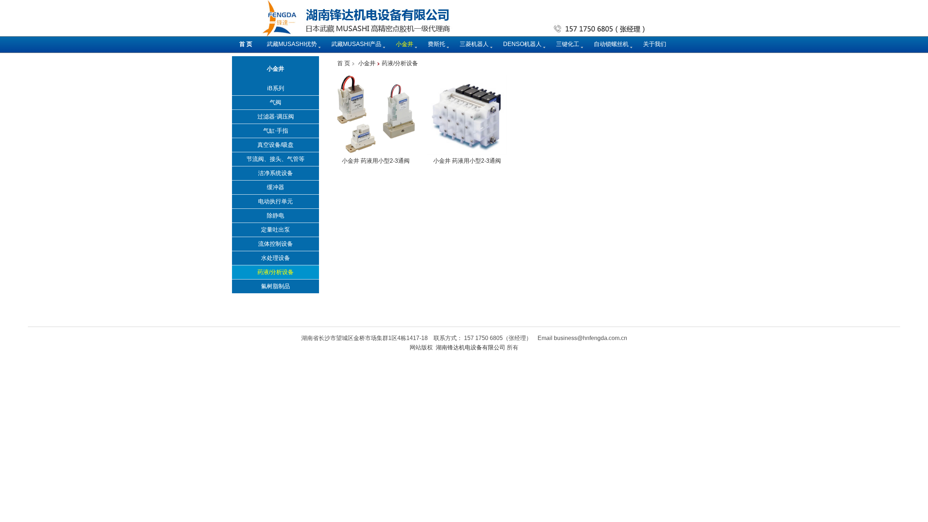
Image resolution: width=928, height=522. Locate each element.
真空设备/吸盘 (275, 145)
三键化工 (567, 44)
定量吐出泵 (275, 230)
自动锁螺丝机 (611, 44)
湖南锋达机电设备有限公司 (470, 347)
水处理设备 (275, 258)
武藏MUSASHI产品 (356, 44)
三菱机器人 (474, 44)
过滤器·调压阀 (275, 116)
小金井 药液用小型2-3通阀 (376, 161)
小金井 (367, 63)
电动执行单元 (275, 201)
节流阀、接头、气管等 (275, 159)
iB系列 (275, 88)
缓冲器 (275, 187)
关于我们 (654, 44)
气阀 (275, 102)
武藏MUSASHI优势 (292, 44)
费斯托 (436, 44)
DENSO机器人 (522, 44)
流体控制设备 (275, 244)
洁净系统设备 (275, 173)
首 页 (343, 63)
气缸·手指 (275, 131)
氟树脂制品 (275, 286)
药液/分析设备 (275, 272)
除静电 (275, 215)
